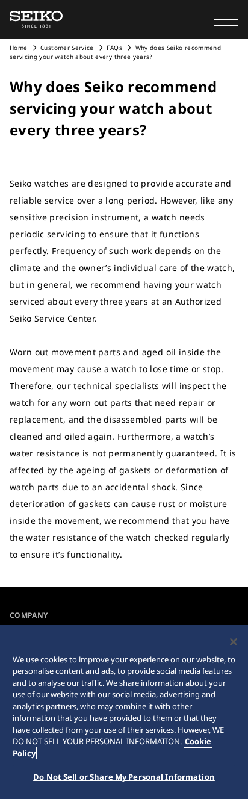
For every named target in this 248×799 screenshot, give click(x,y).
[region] (124, 712)
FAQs (114, 47)
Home (18, 47)
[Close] (233, 642)
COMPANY (29, 615)
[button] (226, 19)
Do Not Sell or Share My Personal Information (124, 776)
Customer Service (67, 47)
